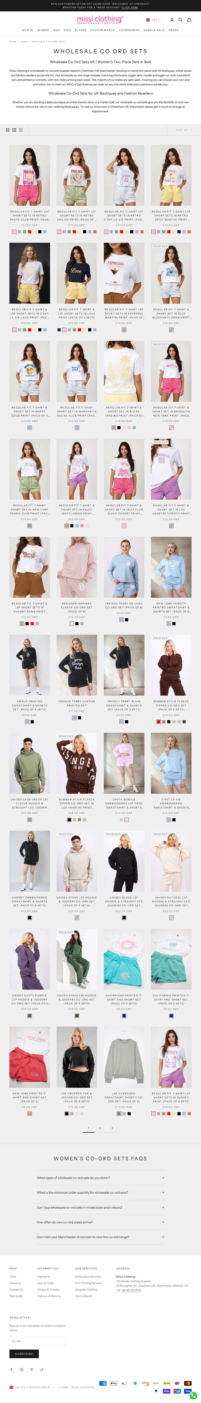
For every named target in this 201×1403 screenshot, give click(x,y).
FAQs (12, 1276)
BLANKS (81, 30)
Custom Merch (102, 30)
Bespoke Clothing (86, 1289)
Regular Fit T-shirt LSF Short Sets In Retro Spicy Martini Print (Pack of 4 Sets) (171, 216)
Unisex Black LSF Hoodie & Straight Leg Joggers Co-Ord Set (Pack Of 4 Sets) (124, 902)
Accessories (129, 30)
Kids (67, 30)
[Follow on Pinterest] (32, 1370)
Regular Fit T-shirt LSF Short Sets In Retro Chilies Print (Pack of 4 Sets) (77, 216)
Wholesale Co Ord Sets (48, 41)
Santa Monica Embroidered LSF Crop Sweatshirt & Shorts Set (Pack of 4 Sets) (124, 804)
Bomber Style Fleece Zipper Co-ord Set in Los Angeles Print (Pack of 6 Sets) (77, 804)
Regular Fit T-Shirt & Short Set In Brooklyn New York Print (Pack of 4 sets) (171, 412)
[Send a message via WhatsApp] (193, 1395)
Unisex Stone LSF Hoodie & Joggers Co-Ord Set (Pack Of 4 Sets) (77, 901)
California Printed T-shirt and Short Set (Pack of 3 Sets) (171, 999)
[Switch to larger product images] (7, 130)
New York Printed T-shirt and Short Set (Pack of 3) (30, 1097)
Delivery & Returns (49, 1296)
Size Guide (16, 1296)
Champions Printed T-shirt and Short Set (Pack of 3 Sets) (124, 999)
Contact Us (16, 1289)
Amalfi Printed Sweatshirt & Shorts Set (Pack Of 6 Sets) (30, 705)
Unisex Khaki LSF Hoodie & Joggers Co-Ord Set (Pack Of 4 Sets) (77, 999)
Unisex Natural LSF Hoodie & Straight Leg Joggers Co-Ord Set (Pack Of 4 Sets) (171, 902)
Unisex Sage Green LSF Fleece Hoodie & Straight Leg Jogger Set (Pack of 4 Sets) (29, 804)
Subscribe (24, 1353)
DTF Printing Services (88, 1283)
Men (56, 30)
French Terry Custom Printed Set (76, 703)
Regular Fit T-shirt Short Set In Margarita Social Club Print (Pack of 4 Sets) (77, 412)
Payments (43, 1276)
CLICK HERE (130, 7)
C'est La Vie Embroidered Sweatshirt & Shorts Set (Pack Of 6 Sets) (171, 804)
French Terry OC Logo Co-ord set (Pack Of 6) (124, 605)
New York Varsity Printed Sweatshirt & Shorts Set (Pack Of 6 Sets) (171, 608)
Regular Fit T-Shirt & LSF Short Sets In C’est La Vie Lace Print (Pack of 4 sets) (29, 314)
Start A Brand (83, 1296)
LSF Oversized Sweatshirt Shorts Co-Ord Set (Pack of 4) (124, 1097)
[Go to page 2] (112, 1128)
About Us (15, 1283)
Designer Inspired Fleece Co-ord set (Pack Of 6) (77, 607)
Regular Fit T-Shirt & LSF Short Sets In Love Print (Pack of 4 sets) (77, 313)
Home (13, 41)
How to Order (45, 1283)
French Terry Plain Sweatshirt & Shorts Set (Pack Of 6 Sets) (124, 705)
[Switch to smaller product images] (14, 130)
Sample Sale (154, 30)
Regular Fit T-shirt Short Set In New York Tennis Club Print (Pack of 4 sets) (30, 510)
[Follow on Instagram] (22, 1370)
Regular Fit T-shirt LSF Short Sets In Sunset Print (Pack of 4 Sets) (171, 1097)
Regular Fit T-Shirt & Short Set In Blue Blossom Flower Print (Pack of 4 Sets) (171, 314)
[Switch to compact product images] (21, 130)
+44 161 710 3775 (131, 1290)
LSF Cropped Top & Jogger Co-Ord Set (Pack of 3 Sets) (77, 1097)
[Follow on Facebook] (11, 1370)
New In (27, 30)
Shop (24, 41)
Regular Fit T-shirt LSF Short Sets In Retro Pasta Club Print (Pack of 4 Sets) (29, 216)
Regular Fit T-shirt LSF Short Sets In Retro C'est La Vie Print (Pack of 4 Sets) (124, 216)
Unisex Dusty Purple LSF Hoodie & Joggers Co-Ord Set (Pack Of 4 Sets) (29, 1000)
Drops (174, 30)
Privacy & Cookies (48, 1289)
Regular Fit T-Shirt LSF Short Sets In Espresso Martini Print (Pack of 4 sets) (124, 314)
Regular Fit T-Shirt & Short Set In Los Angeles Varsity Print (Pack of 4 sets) (171, 510)
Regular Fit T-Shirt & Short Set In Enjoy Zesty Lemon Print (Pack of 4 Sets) (77, 510)
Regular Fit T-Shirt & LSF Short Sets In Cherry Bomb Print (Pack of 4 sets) (30, 608)
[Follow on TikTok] (42, 1370)
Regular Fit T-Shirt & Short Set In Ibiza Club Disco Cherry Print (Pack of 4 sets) (124, 510)
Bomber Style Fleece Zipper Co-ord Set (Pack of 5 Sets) (171, 705)
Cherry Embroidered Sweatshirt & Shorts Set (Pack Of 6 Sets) (30, 901)
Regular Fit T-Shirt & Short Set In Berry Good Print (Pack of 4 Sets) (29, 412)
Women (43, 30)
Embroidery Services (88, 1276)
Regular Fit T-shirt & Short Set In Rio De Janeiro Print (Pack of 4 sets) (124, 412)
